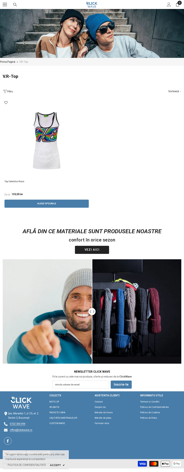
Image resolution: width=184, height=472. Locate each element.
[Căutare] (15, 5)
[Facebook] (8, 441)
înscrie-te (121, 384)
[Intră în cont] (169, 4)
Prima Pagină (7, 61)
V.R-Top (23, 61)
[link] (92, 33)
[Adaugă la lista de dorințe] (6, 102)
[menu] (5, 4)
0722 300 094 (17, 423)
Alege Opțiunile (46, 203)
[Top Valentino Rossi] (47, 138)
